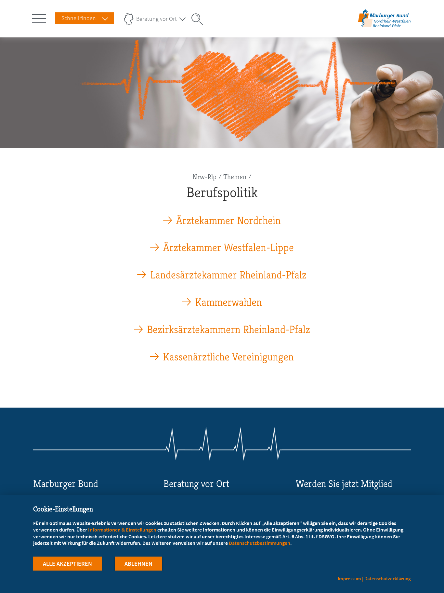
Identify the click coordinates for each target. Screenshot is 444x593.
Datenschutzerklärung (387, 578)
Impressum (349, 578)
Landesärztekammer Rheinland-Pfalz (228, 275)
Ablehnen (138, 563)
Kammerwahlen (228, 302)
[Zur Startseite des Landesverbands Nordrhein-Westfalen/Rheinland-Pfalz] (384, 27)
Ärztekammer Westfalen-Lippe (228, 247)
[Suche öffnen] (199, 19)
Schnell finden (78, 18)
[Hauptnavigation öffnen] (40, 17)
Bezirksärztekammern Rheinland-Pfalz (228, 329)
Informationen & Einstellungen (122, 529)
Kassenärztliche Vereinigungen (228, 357)
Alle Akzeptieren (67, 563)
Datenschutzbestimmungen (259, 543)
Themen (234, 176)
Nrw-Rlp (204, 176)
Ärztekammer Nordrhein (228, 220)
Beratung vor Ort (156, 18)
